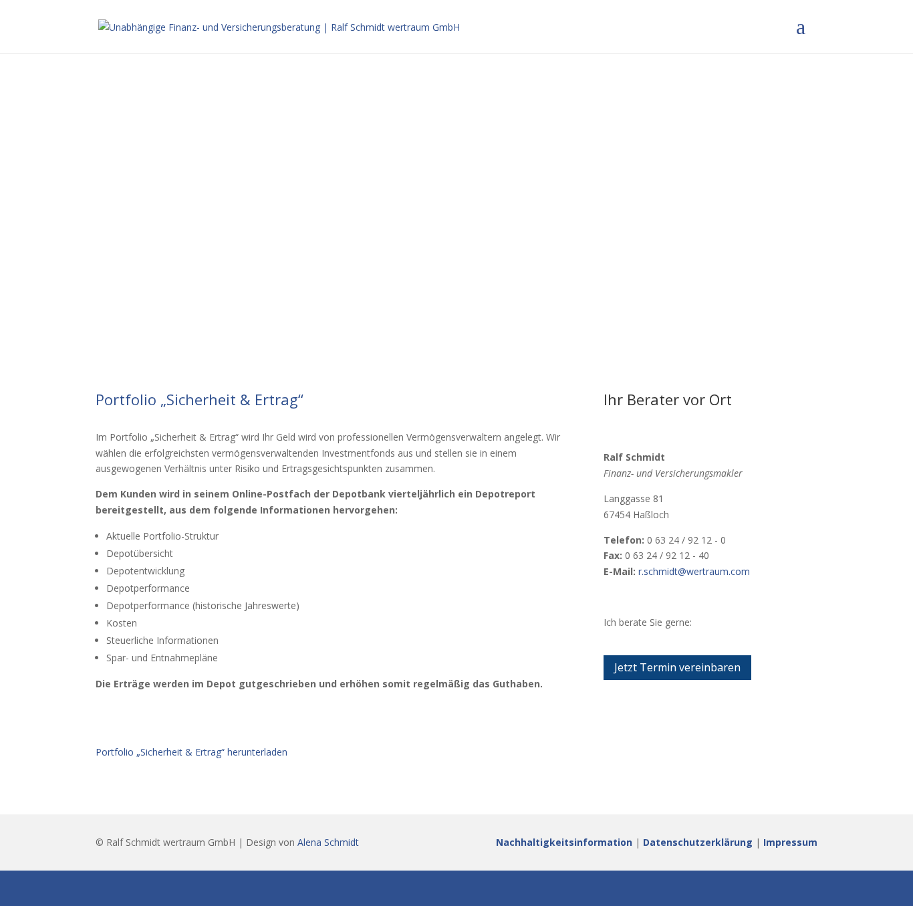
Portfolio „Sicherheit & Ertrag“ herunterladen (191, 752)
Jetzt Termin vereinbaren (677, 667)
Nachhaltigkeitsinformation (564, 842)
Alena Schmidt (328, 842)
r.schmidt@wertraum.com (694, 571)
